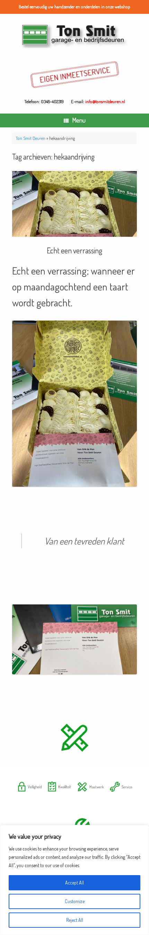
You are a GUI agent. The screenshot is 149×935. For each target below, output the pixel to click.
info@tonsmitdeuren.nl (105, 101)
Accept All (74, 882)
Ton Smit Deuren (30, 138)
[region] (74, 880)
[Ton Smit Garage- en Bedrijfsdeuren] (74, 35)
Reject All (74, 920)
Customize (75, 901)
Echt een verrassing (74, 250)
